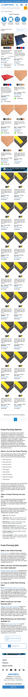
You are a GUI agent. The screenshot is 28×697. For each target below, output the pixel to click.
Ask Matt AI (15, 646)
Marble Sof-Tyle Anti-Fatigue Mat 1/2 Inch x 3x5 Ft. (6, 123)
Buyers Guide (9, 1)
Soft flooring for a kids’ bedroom (9, 570)
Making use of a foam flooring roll (10, 606)
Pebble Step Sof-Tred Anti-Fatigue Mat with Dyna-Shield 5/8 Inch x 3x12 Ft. (19, 340)
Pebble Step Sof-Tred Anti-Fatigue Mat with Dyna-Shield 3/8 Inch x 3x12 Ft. (6, 221)
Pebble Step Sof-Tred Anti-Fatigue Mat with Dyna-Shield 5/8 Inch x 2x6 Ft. (19, 310)
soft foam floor (6, 553)
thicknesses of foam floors (13, 624)
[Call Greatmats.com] (17, 5)
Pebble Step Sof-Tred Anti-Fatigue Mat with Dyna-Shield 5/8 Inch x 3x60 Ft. (19, 400)
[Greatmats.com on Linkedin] (23, 670)
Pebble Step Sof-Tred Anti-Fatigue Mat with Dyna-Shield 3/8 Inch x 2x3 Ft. (19, 155)
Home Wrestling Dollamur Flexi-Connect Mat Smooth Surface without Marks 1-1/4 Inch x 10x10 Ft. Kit (19, 54)
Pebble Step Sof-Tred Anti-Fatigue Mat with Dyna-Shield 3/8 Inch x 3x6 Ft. (6, 251)
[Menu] (2, 5)
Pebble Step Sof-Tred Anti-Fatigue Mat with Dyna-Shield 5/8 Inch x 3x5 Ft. (19, 370)
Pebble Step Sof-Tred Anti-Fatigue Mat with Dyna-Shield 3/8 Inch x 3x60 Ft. (19, 251)
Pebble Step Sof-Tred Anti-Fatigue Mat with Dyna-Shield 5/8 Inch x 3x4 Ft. (6, 370)
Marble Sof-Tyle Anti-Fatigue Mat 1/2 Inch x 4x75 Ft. (6, 154)
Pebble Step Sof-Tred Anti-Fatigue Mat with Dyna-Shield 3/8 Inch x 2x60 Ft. (19, 191)
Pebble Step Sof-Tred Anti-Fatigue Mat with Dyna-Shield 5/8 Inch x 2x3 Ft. (6, 310)
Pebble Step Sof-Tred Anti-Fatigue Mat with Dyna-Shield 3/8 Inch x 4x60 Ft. (6, 281)
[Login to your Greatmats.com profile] (21, 5)
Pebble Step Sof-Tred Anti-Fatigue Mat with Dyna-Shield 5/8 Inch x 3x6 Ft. (6, 400)
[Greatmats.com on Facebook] (3, 670)
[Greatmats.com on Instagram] (7, 670)
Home (2, 11)
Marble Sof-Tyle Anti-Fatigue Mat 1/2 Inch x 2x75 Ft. (19, 89)
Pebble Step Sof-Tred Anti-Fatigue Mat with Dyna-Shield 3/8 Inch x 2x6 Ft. (6, 191)
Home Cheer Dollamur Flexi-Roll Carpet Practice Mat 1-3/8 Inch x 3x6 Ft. (6, 52)
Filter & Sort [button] (20, 30)
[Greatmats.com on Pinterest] (15, 670)
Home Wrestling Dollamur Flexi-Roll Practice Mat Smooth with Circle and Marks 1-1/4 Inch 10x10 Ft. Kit (6, 90)
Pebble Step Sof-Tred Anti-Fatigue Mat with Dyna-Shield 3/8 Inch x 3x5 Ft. (19, 221)
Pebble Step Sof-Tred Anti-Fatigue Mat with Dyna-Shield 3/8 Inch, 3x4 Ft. (19, 281)
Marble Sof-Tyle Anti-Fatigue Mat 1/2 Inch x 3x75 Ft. (19, 123)
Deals (22, 1)
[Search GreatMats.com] (25, 8)
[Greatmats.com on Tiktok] (19, 670)
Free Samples (16, 1)
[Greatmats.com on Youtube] (11, 670)
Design (3, 1)
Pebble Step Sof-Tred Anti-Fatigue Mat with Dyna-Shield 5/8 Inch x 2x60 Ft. (6, 340)
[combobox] (14, 8)
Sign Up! (13, 687)
